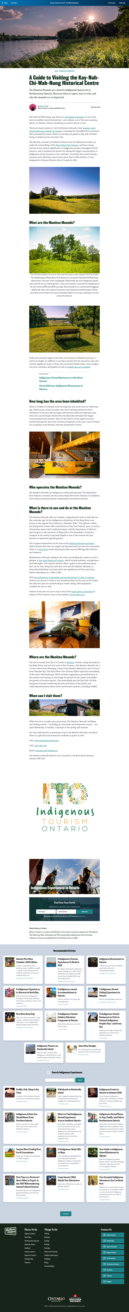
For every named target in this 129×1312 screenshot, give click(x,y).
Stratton (70, 662)
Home (15, 3)
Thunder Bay (29, 1259)
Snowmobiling (49, 1266)
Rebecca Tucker (44, 106)
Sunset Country (30, 1252)
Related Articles (43, 374)
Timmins (27, 1263)
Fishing (46, 1244)
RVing (46, 1263)
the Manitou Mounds (74, 117)
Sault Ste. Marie (30, 1244)
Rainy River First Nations (67, 145)
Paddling (47, 1259)
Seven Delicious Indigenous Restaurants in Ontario (61, 387)
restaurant (43, 549)
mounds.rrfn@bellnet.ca (47, 750)
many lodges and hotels (82, 591)
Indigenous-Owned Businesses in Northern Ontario (61, 379)
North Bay (28, 1237)
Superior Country (30, 1255)
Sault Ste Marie (111, 1258)
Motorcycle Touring (50, 1252)
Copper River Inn (77, 594)
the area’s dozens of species (51, 560)
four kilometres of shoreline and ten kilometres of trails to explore (64, 577)
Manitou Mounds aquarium (81, 543)
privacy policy (81, 916)
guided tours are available (78, 367)
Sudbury (27, 1248)
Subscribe (122, 3)
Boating (47, 1237)
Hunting (47, 1248)
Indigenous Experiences (67, 71)
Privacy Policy (81, 1306)
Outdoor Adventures (51, 1255)
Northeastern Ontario (32, 1241)
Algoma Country (30, 1234)
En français (111, 3)
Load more (66, 1214)
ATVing (46, 1234)
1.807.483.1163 (40, 745)
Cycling (46, 1241)
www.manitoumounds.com (46, 740)
